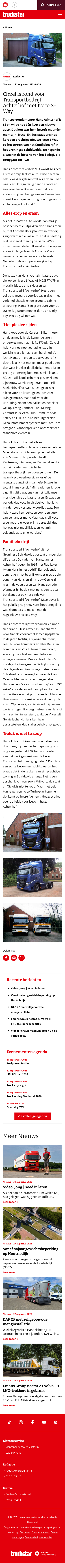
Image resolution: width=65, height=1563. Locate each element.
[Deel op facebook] (6, 958)
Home (8, 27)
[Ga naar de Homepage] (13, 14)
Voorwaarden (45, 1537)
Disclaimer (25, 1532)
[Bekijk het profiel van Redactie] (13, 76)
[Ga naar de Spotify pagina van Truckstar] (55, 1422)
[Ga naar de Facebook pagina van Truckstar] (32, 1422)
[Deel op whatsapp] (21, 958)
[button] (51, 5)
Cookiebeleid (31, 1537)
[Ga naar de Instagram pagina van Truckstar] (21, 1422)
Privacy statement (41, 1532)
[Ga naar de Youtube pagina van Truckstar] (44, 1422)
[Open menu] (60, 14)
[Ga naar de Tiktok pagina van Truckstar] (9, 1422)
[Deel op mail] (14, 958)
